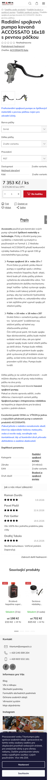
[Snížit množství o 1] (5, 194)
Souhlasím (23, 773)
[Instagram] (13, 667)
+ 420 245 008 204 (19, 652)
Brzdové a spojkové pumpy (37, 475)
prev (3, 592)
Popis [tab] (24, 220)
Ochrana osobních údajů (15, 697)
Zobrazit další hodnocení (33, 557)
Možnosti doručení (10, 170)
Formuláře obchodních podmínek (19, 693)
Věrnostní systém (11, 701)
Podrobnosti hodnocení (12, 46)
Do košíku (37, 194)
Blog (5, 680)
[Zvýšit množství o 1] (18, 194)
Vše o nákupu (9, 685)
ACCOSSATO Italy (19, 50)
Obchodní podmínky (13, 689)
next (46, 592)
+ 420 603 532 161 (19, 659)
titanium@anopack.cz (21, 646)
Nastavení (23, 764)
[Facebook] (6, 667)
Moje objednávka (11, 705)
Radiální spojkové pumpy (36, 457)
